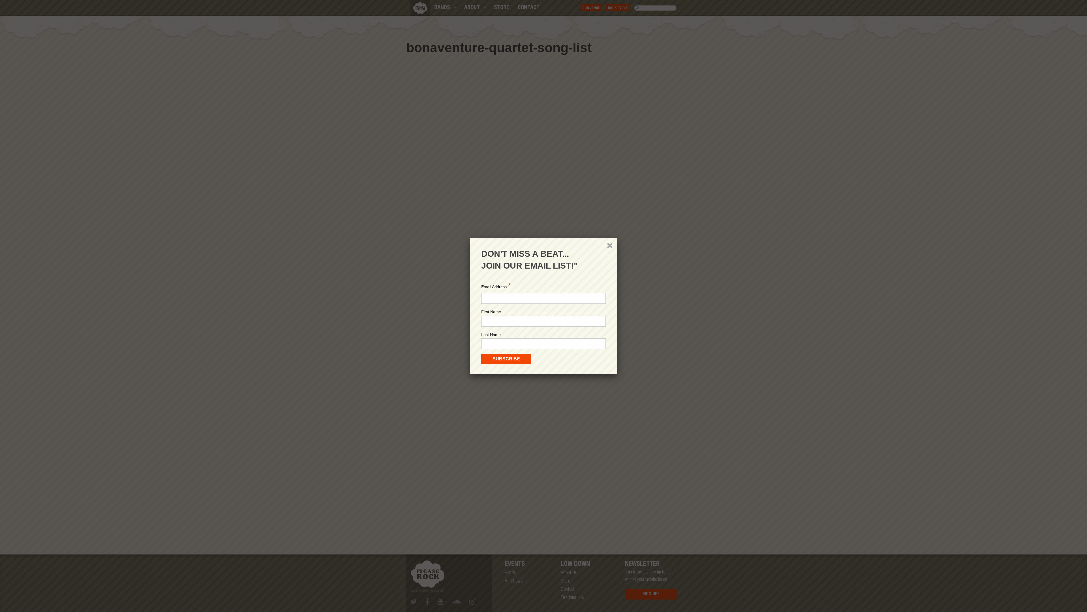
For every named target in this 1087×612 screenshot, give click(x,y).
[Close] (610, 245)
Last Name (491, 334)
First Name (491, 311)
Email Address (496, 285)
